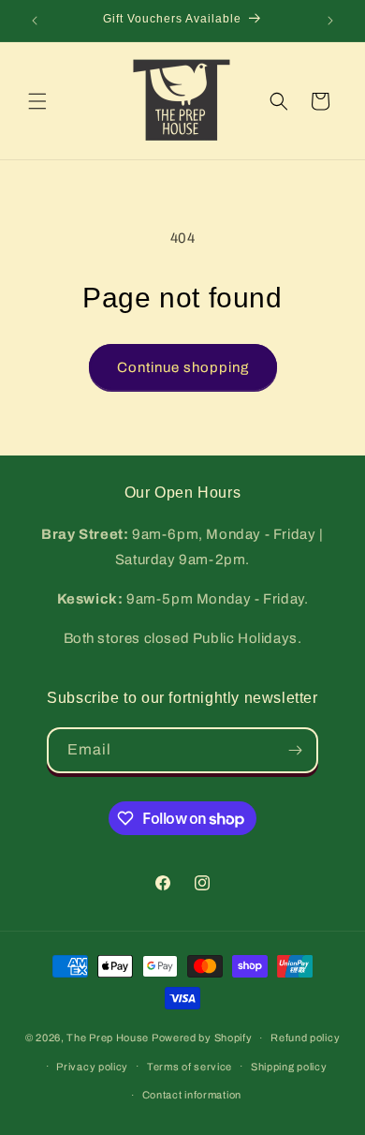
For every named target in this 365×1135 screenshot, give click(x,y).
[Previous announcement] (34, 20)
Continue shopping (183, 367)
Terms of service (189, 1066)
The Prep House (107, 1037)
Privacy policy (92, 1066)
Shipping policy (289, 1066)
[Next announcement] (330, 20)
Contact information (191, 1094)
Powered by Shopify (202, 1037)
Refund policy (305, 1037)
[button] (37, 101)
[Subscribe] (295, 750)
